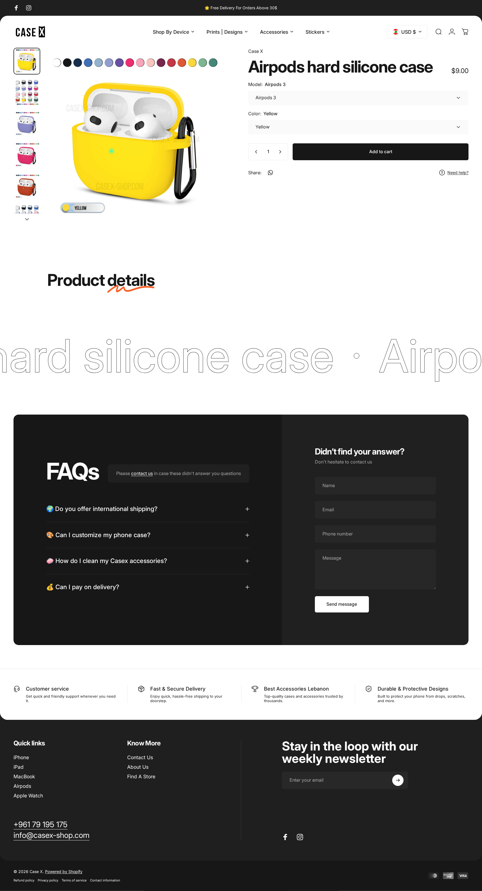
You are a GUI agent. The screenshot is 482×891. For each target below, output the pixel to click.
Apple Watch (28, 796)
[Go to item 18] (27, 217)
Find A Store (141, 776)
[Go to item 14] (27, 186)
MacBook (24, 776)
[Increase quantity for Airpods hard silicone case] (281, 152)
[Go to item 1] (27, 92)
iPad (19, 767)
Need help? (457, 172)
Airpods (22, 786)
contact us (142, 473)
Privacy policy (48, 880)
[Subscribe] (397, 780)
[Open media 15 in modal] (135, 138)
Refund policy (24, 880)
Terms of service (74, 880)
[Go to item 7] (27, 123)
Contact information (105, 880)
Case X (255, 51)
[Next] (210, 150)
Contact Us (140, 757)
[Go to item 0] (27, 61)
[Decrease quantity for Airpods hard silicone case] (254, 152)
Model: (267, 84)
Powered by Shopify (63, 871)
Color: (262, 113)
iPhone (21, 757)
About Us (138, 767)
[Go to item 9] (27, 155)
